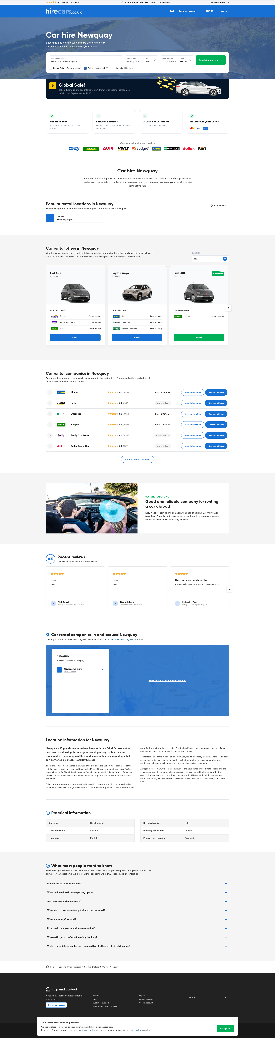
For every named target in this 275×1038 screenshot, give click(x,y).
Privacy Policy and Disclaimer (105, 1006)
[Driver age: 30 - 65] (85, 68)
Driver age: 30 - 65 (96, 68)
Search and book (216, 392)
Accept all (225, 1028)
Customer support (187, 11)
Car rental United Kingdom (120, 639)
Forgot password (146, 999)
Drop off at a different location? (66, 68)
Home (52, 967)
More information (193, 392)
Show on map (70, 672)
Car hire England (91, 967)
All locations (220, 205)
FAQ (172, 11)
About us (97, 995)
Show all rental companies (137, 459)
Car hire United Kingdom (70, 967)
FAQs (95, 999)
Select (75, 337)
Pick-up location (57, 58)
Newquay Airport (65, 218)
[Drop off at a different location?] (50, 68)
